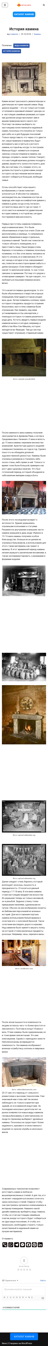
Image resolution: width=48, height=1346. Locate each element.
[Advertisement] (24, 406)
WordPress (26, 1343)
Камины (37, 34)
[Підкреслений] (10, 1297)
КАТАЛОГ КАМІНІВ (24, 14)
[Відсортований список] (16, 1297)
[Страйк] (13, 1297)
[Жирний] (4, 1297)
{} (32, 1297)
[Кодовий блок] (25, 1297)
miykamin (14, 34)
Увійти (43, 1281)
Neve (4, 1343)
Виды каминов (21, 46)
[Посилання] (28, 1297)
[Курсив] (7, 1297)
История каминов (11, 51)
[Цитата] (22, 1297)
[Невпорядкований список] (19, 1297)
